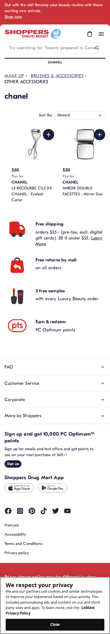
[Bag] (89, 34)
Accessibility (15, 534)
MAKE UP (14, 75)
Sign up (13, 464)
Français (12, 525)
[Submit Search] (97, 48)
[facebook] (8, 511)
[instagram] (20, 511)
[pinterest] (32, 511)
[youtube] (67, 511)
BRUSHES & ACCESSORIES (57, 75)
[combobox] (55, 47)
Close (55, 624)
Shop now (13, 16)
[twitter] (55, 511)
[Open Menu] (101, 34)
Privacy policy (17, 553)
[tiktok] (43, 511)
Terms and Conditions (23, 543)
